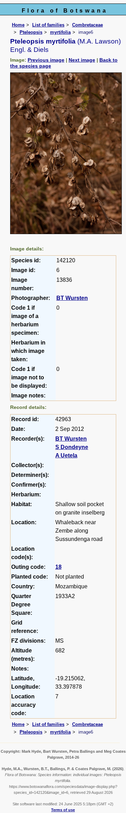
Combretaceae (87, 25)
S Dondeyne (71, 447)
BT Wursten (72, 298)
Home (18, 25)
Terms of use (63, 810)
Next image (82, 60)
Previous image (46, 60)
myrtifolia (60, 32)
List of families (48, 25)
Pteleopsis (31, 32)
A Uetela (66, 455)
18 (58, 567)
